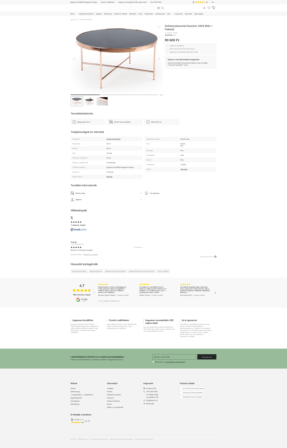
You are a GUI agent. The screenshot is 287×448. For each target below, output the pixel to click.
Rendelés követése (114, 395)
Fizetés (109, 392)
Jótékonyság (75, 392)
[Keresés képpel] (158, 8)
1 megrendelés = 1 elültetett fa (82, 395)
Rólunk (73, 388)
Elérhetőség (75, 404)
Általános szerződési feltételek (121, 439)
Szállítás (110, 388)
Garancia (110, 398)
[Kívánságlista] (209, 7)
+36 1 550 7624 (152, 392)
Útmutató (183, 169)
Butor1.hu (74, 19)
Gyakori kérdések (113, 401)
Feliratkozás (207, 357)
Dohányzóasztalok (85, 19)
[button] (204, 8)
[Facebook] (203, 439)
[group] (113, 291)
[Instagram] (207, 439)
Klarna (109, 404)
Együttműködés (76, 398)
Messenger (150, 404)
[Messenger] (214, 439)
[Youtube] (211, 439)
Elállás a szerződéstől (115, 407)
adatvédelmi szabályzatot (175, 362)
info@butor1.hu (152, 400)
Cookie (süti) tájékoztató (144, 439)
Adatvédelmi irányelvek (99, 439)
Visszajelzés (75, 401)
